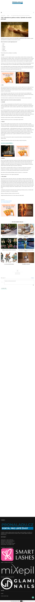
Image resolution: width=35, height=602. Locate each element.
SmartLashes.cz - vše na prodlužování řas (7, 547)
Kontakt (2, 593)
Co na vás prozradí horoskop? (9, 264)
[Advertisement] (17, 8)
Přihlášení (32, 277)
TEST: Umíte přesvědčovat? (5, 202)
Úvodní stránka (3, 15)
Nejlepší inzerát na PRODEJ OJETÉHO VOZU (9, 235)
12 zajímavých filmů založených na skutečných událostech (26, 236)
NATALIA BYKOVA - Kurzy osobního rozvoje (7, 544)
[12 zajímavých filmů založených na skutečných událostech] (26, 229)
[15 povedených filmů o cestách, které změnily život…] (26, 243)
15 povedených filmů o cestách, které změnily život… (26, 250)
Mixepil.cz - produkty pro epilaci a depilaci (7, 562)
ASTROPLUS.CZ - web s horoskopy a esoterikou (8, 543)
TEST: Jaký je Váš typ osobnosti (6, 200)
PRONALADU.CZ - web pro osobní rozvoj (7, 539)
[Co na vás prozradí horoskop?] (9, 257)
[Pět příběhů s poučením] (26, 257)
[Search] (33, 12)
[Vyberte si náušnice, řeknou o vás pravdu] (9, 243)
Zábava (8, 15)
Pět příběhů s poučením (26, 264)
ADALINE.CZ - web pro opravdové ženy (7, 542)
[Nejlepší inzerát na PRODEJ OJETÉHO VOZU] (9, 229)
